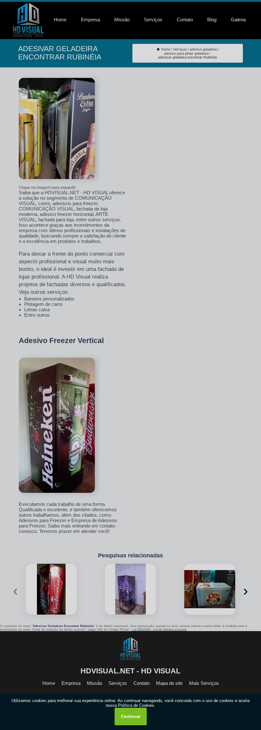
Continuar (130, 716)
